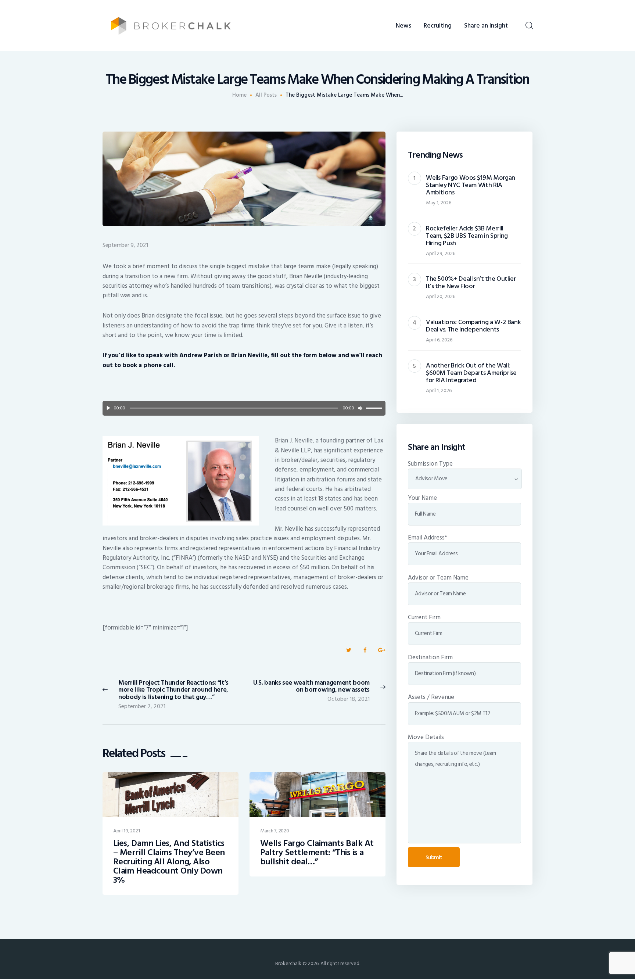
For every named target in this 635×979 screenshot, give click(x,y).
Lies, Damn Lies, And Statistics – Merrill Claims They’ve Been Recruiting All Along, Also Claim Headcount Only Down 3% (169, 862)
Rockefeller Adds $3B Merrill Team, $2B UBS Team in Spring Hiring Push (467, 236)
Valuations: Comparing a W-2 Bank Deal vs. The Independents (473, 326)
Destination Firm (430, 657)
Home (239, 95)
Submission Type (430, 464)
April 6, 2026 (439, 340)
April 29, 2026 (440, 253)
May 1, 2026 (438, 202)
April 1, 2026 (439, 390)
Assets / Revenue (431, 697)
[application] (244, 408)
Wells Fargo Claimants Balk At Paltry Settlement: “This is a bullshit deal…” (317, 853)
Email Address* (427, 537)
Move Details (426, 737)
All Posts (266, 95)
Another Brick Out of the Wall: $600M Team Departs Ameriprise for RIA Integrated (471, 373)
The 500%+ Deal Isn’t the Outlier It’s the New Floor (471, 282)
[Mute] (360, 408)
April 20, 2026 (440, 296)
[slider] (374, 407)
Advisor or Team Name (438, 578)
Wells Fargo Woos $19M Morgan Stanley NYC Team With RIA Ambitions (470, 185)
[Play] (108, 408)
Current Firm (424, 617)
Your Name (422, 498)
